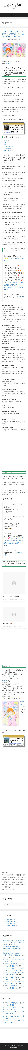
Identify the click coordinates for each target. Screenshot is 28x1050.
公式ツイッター (8, 146)
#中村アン (16, 282)
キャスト (6, 142)
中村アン (12, 875)
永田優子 (20, 882)
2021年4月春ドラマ (10, 921)
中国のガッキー (8, 148)
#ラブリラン (14, 538)
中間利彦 (18, 875)
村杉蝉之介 (13, 882)
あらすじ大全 (14, 4)
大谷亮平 (7, 879)
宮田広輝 (18, 970)
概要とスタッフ (8, 150)
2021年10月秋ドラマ (10, 925)
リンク (12, 676)
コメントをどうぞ (9, 889)
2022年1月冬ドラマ (10, 919)
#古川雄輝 (11, 541)
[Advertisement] (14, 453)
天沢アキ (14, 879)
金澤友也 (7, 887)
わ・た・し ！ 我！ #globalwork (11, 596)
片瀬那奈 (17, 884)
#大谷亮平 (13, 285)
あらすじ (6, 140)
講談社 (8, 63)
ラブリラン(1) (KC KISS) (22, 703)
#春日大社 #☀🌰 (7, 623)
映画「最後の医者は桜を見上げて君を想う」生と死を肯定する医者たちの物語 (13, 942)
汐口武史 (5, 884)
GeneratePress (14, 1047)
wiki (5, 144)
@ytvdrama (5, 680)
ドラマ (6, 872)
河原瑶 (11, 884)
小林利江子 (5, 882)
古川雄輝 (17, 877)
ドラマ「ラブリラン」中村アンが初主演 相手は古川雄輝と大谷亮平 (13, 34)
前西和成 (10, 877)
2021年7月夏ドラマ (10, 923)
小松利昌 (20, 879)
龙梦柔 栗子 (6, 599)
